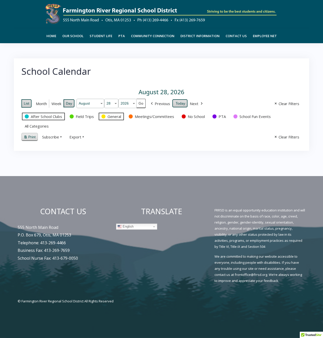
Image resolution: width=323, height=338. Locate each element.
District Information (200, 36)
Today (180, 103)
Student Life (101, 36)
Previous (162, 103)
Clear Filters (289, 103)
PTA (121, 36)
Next (194, 103)
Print (29, 138)
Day (69, 103)
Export (75, 136)
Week (56, 103)
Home (51, 36)
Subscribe (50, 136)
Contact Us (236, 36)
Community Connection (152, 36)
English (127, 226)
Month (41, 103)
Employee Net (265, 36)
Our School (73, 36)
